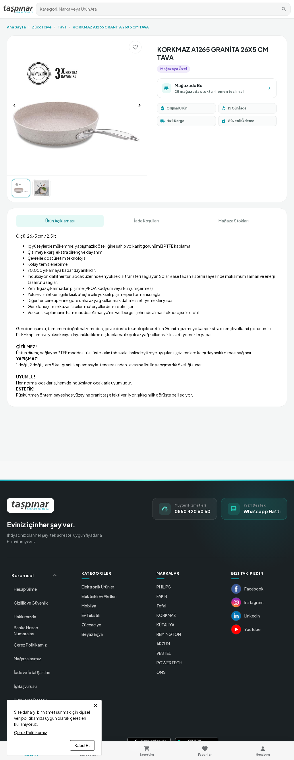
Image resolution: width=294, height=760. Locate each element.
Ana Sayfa (16, 27)
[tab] (60, 221)
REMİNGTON (168, 634)
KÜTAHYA (165, 624)
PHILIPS (163, 586)
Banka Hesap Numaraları (26, 630)
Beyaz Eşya (92, 634)
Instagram (254, 602)
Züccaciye (42, 27)
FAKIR (161, 596)
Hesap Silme (25, 589)
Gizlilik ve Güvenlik (31, 602)
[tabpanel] (147, 313)
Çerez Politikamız (30, 644)
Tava (62, 27)
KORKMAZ (166, 615)
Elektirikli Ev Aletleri (99, 596)
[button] (35, 575)
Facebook (254, 588)
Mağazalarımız (27, 658)
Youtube (252, 629)
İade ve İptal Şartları (32, 672)
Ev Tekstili (91, 615)
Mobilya (89, 605)
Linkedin (252, 615)
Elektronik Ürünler (98, 586)
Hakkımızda (25, 616)
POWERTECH (169, 662)
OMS (161, 672)
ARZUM (163, 643)
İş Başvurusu (25, 686)
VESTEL (163, 653)
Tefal (161, 605)
